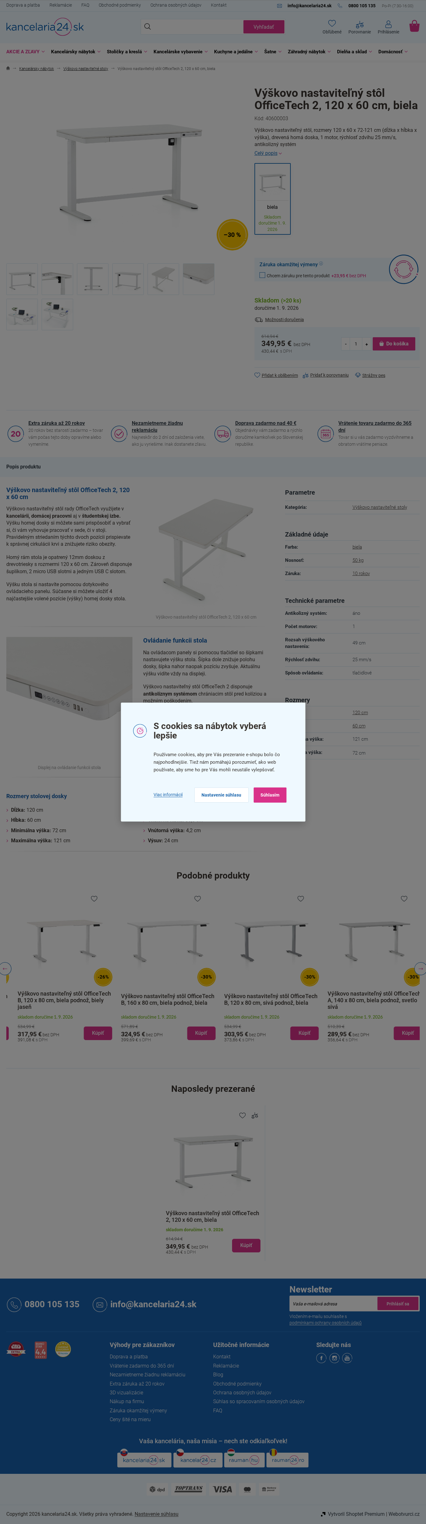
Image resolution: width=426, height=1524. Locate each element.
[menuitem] (24, 52)
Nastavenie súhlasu (221, 794)
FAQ (85, 5)
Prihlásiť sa (397, 1303)
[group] (58, 968)
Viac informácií (168, 794)
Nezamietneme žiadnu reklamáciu (157, 426)
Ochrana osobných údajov (175, 5)
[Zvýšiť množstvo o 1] (366, 344)
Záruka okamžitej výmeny (138, 1411)
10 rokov (361, 573)
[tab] (23, 467)
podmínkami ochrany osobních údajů (325, 1322)
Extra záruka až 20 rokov (56, 423)
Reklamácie (61, 5)
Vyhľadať (264, 27)
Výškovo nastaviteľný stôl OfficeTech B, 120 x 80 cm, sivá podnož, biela (264, 999)
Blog (218, 1375)
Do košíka (397, 344)
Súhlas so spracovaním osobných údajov (259, 1401)
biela (357, 547)
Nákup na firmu (127, 1401)
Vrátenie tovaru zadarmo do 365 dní (374, 426)
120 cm (360, 712)
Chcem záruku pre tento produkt (316, 275)
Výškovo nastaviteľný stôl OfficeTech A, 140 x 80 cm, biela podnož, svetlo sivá (367, 1000)
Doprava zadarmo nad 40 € (265, 423)
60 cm (359, 726)
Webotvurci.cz (404, 1514)
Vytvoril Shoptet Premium (356, 1514)
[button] (58, 1028)
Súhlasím (269, 794)
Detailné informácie (337, 153)
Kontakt (219, 5)
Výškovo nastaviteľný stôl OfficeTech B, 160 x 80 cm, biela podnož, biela (160, 999)
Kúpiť (246, 1245)
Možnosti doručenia (284, 319)
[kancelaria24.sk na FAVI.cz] (16, 1352)
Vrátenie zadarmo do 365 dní (142, 1366)
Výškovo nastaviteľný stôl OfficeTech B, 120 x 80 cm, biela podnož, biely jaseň (57, 1000)
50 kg (358, 560)
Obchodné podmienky (120, 5)
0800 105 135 (52, 1304)
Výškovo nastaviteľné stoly (380, 507)
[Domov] (8, 69)
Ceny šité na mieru (130, 1419)
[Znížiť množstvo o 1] (345, 344)
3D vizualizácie (126, 1393)
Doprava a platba (23, 5)
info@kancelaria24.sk (153, 1304)
